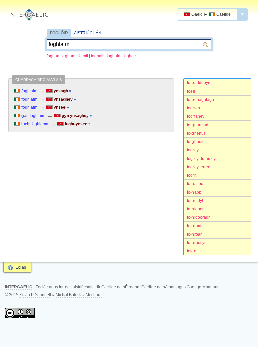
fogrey (193, 150)
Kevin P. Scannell (35, 294)
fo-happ (194, 192)
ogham (68, 56)
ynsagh (62, 91)
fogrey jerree (198, 167)
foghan (53, 56)
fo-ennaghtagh (200, 99)
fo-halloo (195, 183)
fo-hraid (194, 225)
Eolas (20, 267)
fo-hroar (194, 234)
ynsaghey (64, 99)
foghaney (195, 116)
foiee (191, 251)
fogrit (191, 175)
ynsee (61, 107)
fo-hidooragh (199, 217)
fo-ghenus (196, 133)
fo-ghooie (196, 141)
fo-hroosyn (197, 242)
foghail (97, 56)
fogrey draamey (201, 158)
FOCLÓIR (59, 33)
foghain (113, 56)
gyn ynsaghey (76, 115)
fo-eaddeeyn (198, 82)
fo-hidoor (195, 209)
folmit (83, 56)
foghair (129, 56)
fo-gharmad (197, 125)
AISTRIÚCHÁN (87, 33)
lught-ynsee (77, 124)
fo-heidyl (195, 200)
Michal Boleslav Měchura (79, 294)
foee (191, 91)
